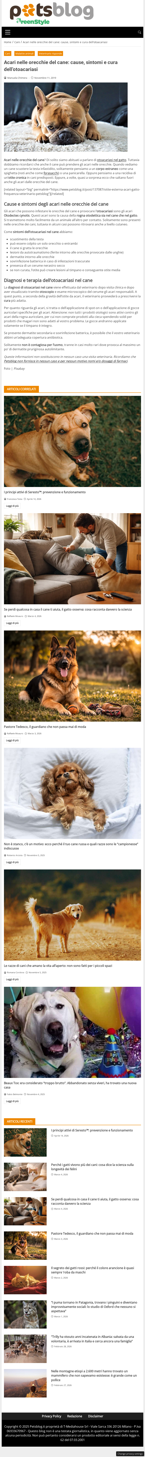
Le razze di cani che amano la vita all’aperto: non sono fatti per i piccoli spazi (58, 966)
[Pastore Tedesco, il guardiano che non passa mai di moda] (72, 676)
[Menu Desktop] (8, 32)
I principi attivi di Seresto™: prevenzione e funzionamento (45, 492)
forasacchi (51, 173)
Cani (7, 53)
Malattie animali (24, 53)
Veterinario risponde (50, 53)
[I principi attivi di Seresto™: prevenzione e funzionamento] (72, 441)
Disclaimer (95, 1416)
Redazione (74, 1416)
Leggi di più (12, 506)
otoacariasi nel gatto (111, 160)
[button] (139, 32)
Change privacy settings (130, 1453)
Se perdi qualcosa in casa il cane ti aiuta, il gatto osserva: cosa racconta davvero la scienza (68, 609)
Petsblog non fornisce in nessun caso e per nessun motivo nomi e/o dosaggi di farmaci (65, 361)
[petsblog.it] (51, 13)
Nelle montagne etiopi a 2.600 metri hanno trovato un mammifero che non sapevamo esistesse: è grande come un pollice (94, 1375)
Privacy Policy (51, 1416)
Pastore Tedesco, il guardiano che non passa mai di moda (45, 727)
